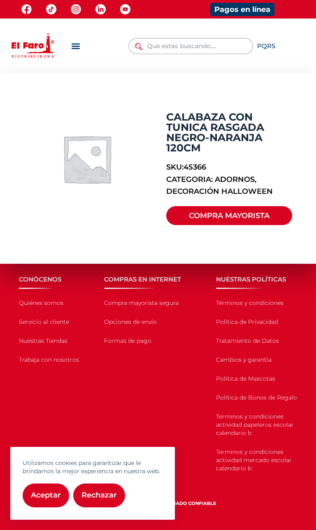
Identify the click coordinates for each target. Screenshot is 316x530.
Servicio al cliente (44, 321)
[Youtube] (125, 9)
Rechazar (99, 495)
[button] (75, 46)
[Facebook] (26, 9)
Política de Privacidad (247, 321)
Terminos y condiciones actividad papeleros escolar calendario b (255, 425)
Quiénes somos (41, 303)
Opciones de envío (130, 321)
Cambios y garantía (244, 359)
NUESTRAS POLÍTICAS (251, 279)
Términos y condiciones (249, 303)
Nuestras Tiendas (43, 340)
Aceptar (46, 495)
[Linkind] (100, 9)
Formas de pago (127, 340)
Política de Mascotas (245, 378)
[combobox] (190, 46)
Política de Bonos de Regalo (256, 397)
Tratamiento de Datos (247, 340)
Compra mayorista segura (141, 303)
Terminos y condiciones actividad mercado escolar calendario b (254, 460)
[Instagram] (76, 9)
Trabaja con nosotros (49, 359)
